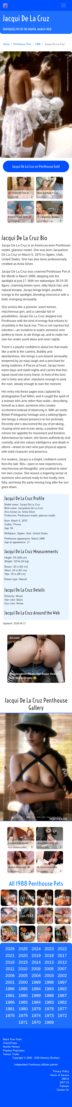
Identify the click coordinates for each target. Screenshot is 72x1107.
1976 (10, 1015)
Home (6, 44)
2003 (49, 975)
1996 (10, 988)
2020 (23, 955)
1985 (23, 1002)
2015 (23, 962)
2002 (62, 975)
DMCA (65, 1078)
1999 (36, 982)
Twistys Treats (11, 1054)
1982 (62, 1002)
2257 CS (64, 1082)
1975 (23, 1015)
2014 (36, 962)
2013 (49, 962)
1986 (10, 1002)
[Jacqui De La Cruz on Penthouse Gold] (36, 104)
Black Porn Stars (12, 1039)
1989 (36, 995)
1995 (23, 988)
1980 (23, 1008)
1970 (36, 1022)
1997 (62, 982)
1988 (38, 44)
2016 (10, 962)
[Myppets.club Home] (5, 5)
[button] (5, 767)
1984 (36, 1002)
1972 (62, 1015)
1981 (10, 1008)
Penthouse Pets (22, 44)
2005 (23, 975)
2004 (36, 975)
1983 (49, 1002)
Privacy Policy (61, 1071)
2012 (62, 962)
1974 (36, 1015)
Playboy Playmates (14, 1050)
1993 (49, 988)
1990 (23, 995)
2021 (10, 955)
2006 (10, 975)
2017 (62, 955)
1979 (36, 1008)
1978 (49, 1008)
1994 (36, 988)
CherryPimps (10, 1043)
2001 (10, 982)
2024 (36, 948)
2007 (62, 968)
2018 (49, 955)
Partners (64, 1086)
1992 (62, 988)
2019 (36, 955)
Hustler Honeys (11, 1046)
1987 (62, 995)
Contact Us (63, 1089)
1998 (49, 982)
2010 (22, 968)
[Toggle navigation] (63, 5)
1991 (10, 995)
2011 (10, 968)
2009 (36, 968)
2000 (23, 982)
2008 (49, 968)
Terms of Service (59, 1075)
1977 (62, 1008)
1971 (23, 1022)
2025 (23, 948)
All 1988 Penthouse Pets (36, 883)
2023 (49, 948)
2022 (62, 948)
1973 (49, 1015)
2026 (10, 948)
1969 (49, 1022)
